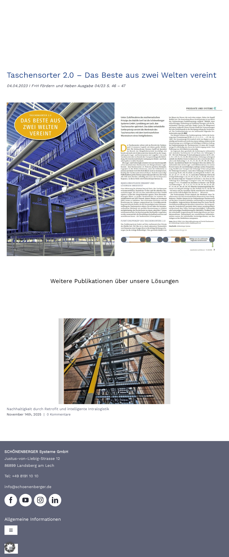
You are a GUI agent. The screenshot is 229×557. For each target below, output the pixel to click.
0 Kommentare (59, 414)
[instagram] (40, 500)
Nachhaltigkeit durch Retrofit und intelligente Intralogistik (114, 361)
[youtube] (25, 500)
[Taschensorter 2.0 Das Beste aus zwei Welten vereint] (114, 104)
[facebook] (10, 500)
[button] (10, 547)
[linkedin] (55, 500)
